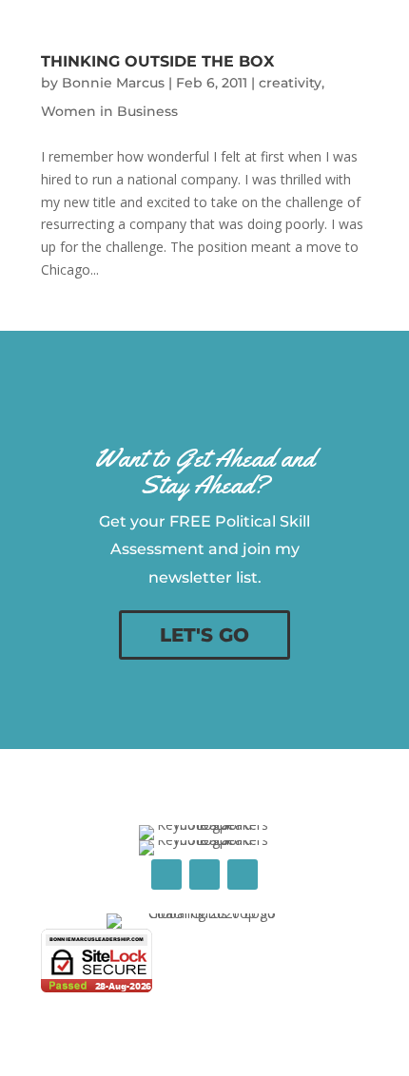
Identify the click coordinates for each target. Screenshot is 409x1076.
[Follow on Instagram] (242, 874)
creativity (290, 82)
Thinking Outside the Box (157, 61)
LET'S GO (204, 635)
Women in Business (109, 111)
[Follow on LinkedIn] (204, 874)
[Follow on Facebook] (166, 874)
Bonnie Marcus (113, 82)
